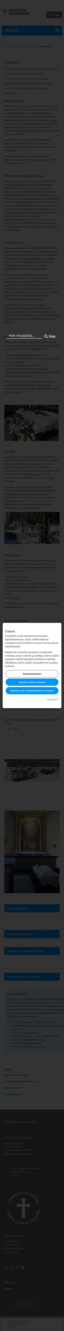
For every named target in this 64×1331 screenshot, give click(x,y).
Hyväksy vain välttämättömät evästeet (32, 690)
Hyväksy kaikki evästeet (32, 682)
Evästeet (53, 699)
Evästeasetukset (32, 673)
